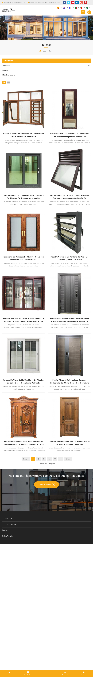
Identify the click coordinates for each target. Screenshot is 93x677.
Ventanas (6, 65)
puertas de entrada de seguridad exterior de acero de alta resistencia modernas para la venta (69, 320)
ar (90, 8)
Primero (25, 459)
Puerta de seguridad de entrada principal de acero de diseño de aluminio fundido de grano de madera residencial (23, 443)
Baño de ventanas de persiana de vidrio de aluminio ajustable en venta (69, 258)
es (61, 8)
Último (68, 459)
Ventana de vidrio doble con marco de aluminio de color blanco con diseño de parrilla (23, 381)
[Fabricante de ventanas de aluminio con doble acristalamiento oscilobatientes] (23, 232)
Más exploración (8, 75)
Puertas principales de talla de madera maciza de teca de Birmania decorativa (69, 443)
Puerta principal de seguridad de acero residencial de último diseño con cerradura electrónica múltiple (69, 381)
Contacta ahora (44, 484)
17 (55, 459)
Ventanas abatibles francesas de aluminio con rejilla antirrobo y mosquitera (23, 135)
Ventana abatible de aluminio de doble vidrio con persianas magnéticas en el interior (69, 135)
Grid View (4, 82)
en (67, 8)
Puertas (5, 70)
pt (84, 8)
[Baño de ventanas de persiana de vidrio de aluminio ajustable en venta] (69, 232)
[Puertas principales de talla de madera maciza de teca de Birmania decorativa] (69, 416)
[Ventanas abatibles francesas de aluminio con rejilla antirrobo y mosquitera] (23, 109)
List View (8, 82)
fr (73, 8)
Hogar (44, 51)
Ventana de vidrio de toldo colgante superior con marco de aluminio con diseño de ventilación (69, 197)
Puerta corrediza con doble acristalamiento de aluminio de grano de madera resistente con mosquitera (23, 320)
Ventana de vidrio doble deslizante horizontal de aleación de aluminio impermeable (24, 196)
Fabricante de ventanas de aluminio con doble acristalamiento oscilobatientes (23, 258)
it (78, 8)
